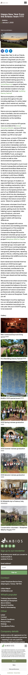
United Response (6, 84)
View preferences (14, 669)
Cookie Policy (10, 672)
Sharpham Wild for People (15, 239)
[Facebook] (2, 546)
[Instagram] (9, 546)
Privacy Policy (17, 672)
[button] (26, 646)
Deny (14, 665)
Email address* (6, 563)
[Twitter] (6, 546)
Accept (14, 661)
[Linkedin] (13, 546)
